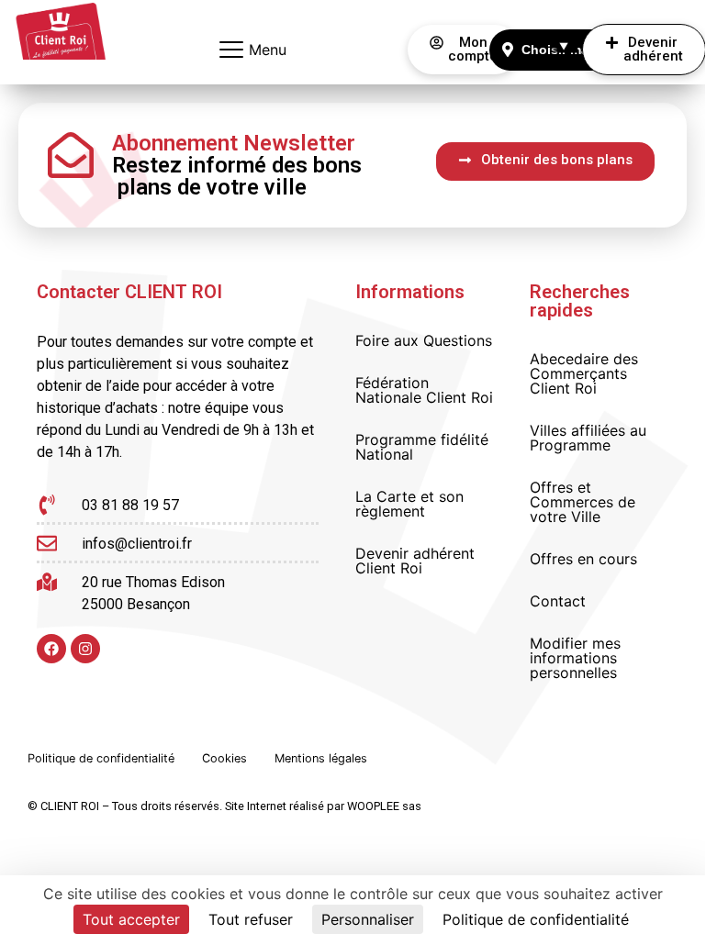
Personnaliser (367, 919)
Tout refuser (250, 919)
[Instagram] (85, 648)
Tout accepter (131, 919)
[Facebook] (51, 648)
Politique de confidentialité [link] (536, 919)
